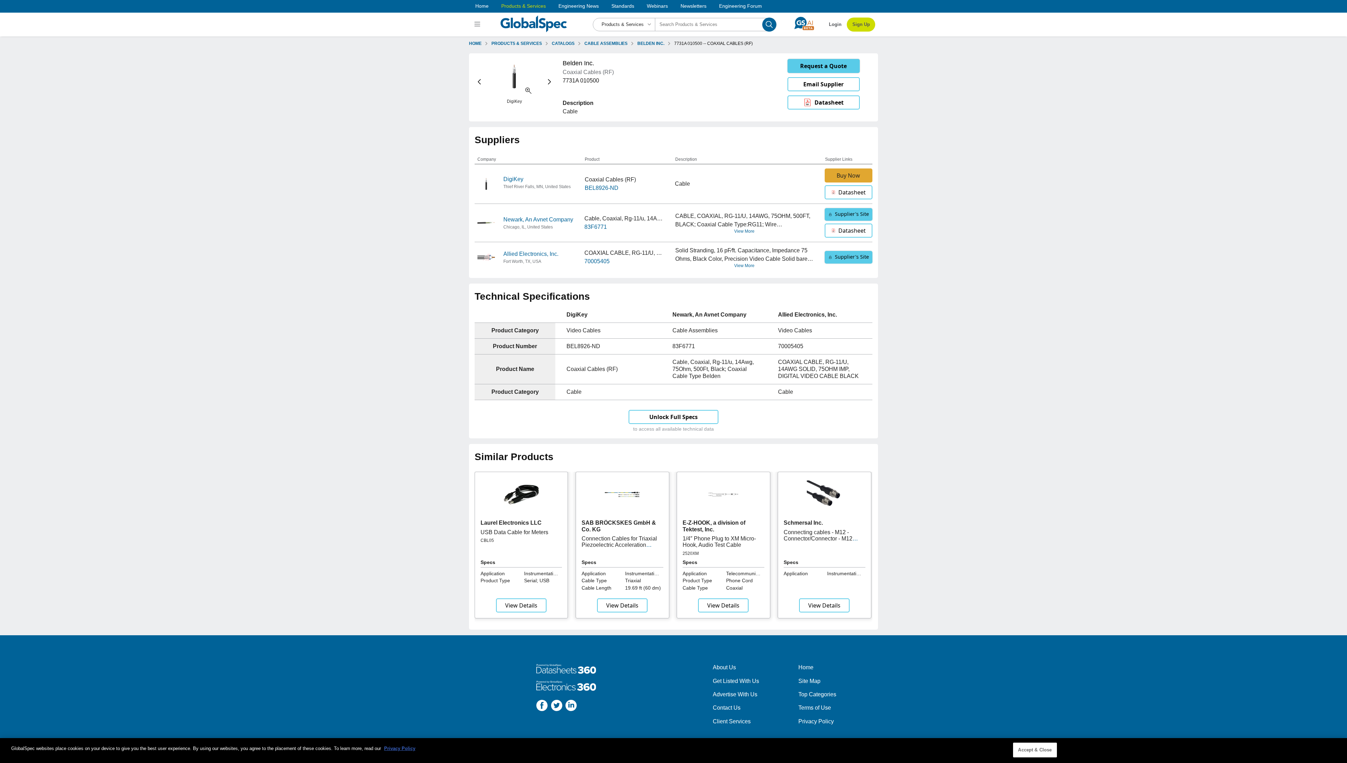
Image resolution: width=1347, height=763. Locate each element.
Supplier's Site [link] (852, 214)
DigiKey (513, 179)
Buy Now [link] (848, 175)
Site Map (809, 681)
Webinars (657, 6)
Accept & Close (1035, 749)
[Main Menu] (478, 24)
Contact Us (726, 708)
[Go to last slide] (479, 82)
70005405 (597, 261)
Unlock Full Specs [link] (673, 417)
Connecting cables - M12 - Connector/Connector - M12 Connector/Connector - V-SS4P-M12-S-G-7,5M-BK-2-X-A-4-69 (823, 542)
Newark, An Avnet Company (538, 220)
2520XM (691, 553)
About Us (724, 667)
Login (835, 24)
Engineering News (578, 6)
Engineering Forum (740, 6)
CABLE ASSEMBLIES (606, 43)
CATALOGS (563, 43)
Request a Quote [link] (823, 66)
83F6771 (595, 227)
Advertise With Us (735, 694)
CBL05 (487, 540)
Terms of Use (814, 708)
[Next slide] (549, 82)
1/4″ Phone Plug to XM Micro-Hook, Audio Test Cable (719, 542)
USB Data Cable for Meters (514, 532)
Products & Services (523, 6)
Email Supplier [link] (823, 84)
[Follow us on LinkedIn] (571, 707)
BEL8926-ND (601, 188)
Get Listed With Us (736, 681)
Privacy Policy (816, 721)
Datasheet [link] (829, 102)
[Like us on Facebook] (542, 707)
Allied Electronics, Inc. (530, 254)
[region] (673, 750)
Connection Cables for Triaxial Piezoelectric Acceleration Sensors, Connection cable (619, 545)
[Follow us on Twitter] (556, 707)
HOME (475, 43)
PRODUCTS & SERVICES (516, 43)
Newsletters (693, 6)
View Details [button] (521, 605)
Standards (622, 6)
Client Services (732, 721)
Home (482, 6)
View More (744, 231)
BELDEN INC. (650, 43)
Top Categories (817, 694)
